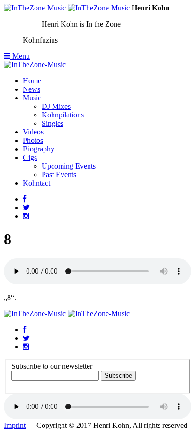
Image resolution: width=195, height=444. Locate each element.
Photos (33, 140)
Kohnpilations (63, 115)
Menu (20, 56)
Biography (38, 149)
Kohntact (36, 183)
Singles (52, 123)
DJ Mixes (56, 106)
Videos (33, 132)
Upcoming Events (69, 166)
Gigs (30, 157)
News (31, 89)
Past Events (59, 174)
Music (32, 98)
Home (32, 81)
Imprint (15, 425)
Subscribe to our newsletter (51, 366)
